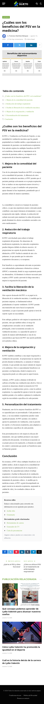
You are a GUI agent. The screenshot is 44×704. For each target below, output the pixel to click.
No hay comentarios (16, 39)
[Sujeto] (22, 3)
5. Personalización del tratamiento (17, 115)
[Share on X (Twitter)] (19, 45)
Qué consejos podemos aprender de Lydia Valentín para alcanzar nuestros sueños (21, 611)
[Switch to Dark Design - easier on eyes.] (40, 4)
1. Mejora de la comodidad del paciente (19, 100)
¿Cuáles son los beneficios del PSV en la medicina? (23, 96)
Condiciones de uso (15, 695)
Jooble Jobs (11, 511)
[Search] (36, 3)
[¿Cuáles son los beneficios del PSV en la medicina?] (22, 63)
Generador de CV (13, 526)
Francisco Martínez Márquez (18, 36)
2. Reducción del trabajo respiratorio (17, 103)
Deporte (6, 17)
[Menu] (3, 3)
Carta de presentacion (14, 530)
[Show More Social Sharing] (39, 45)
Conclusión (9, 119)
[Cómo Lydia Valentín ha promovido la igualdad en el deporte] (22, 633)
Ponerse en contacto (23, 698)
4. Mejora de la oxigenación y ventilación (19, 111)
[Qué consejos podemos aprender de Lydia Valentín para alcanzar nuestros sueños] (22, 594)
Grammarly (11, 514)
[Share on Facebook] (7, 45)
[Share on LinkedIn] (31, 45)
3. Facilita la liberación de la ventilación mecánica (22, 107)
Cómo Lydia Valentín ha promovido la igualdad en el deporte (21, 648)
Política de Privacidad (30, 695)
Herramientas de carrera (15, 523)
